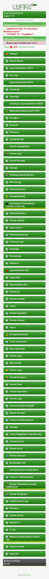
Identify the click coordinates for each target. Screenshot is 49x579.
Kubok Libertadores (19, 146)
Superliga (14, 97)
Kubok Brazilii (16, 139)
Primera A (14, 132)
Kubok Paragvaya (18, 494)
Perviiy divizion (17, 220)
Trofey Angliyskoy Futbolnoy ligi (25, 434)
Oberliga (13, 427)
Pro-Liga (13, 75)
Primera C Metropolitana (21, 477)
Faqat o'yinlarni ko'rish (19, 47)
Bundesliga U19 (17, 463)
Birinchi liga (15, 182)
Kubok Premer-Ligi (18, 501)
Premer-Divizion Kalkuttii (21, 406)
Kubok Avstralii (17, 299)
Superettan (15, 277)
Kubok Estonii (16, 441)
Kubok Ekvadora (17, 377)
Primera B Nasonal (18, 235)
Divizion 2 (14, 522)
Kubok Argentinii (17, 313)
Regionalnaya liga (18, 285)
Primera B (14, 292)
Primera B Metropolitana (21, 420)
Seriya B (13, 125)
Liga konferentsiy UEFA (21, 82)
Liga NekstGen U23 (19, 270)
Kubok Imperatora (18, 391)
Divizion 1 (14, 263)
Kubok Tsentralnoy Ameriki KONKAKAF (21, 485)
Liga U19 (13, 554)
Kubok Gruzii (15, 448)
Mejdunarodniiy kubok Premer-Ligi (23, 538)
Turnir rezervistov (18, 342)
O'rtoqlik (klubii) (17, 196)
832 (8, 564)
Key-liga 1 (14, 118)
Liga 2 (12, 306)
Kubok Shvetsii (17, 413)
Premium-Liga (16, 242)
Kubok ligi (14, 89)
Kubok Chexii (16, 515)
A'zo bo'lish (28, 20)
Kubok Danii (15, 384)
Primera (13, 54)
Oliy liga (13, 168)
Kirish (18, 20)
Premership (15, 256)
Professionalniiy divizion (21, 175)
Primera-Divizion (17, 189)
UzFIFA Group (25, 575)
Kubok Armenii (16, 547)
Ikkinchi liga (15, 363)
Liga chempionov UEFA (21, 68)
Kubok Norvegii (17, 161)
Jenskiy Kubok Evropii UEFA (23, 470)
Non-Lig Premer (17, 349)
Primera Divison (17, 456)
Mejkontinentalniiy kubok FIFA (24, 111)
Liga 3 (12, 327)
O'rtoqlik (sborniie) (18, 334)
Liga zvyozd (15, 228)
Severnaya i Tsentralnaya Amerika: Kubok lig (20, 204)
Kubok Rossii (16, 61)
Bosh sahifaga (13, 561)
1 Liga (12, 530)
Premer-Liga (15, 154)
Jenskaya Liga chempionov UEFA (26, 104)
